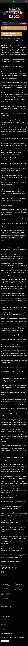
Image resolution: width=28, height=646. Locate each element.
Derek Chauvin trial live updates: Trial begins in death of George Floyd (5, 584)
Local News (3, 624)
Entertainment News (5, 621)
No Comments (10, 38)
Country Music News (5, 619)
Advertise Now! (5, 641)
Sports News (3, 629)
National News (17, 38)
